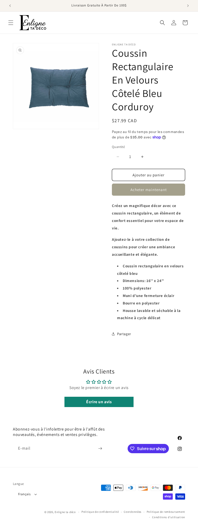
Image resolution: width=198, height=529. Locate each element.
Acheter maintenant (148, 189)
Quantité (118, 147)
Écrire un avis (99, 401)
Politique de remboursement (166, 512)
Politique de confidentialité (100, 512)
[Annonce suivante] (188, 5)
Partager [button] (124, 334)
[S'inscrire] (100, 448)
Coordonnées (133, 512)
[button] (10, 22)
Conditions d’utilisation (168, 517)
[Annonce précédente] (10, 5)
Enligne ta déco (65, 512)
